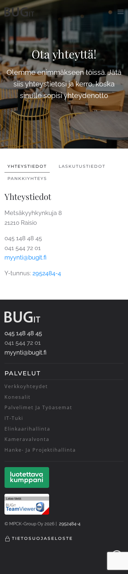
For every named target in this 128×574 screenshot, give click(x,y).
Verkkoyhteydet (26, 386)
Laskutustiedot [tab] (82, 166)
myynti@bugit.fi (25, 257)
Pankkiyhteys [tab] (27, 178)
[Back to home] (19, 12)
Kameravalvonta (26, 439)
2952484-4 (47, 273)
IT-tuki (13, 418)
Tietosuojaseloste (42, 538)
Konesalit (17, 397)
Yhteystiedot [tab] (27, 166)
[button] (121, 12)
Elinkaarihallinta (27, 429)
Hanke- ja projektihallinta (40, 450)
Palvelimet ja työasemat (38, 407)
